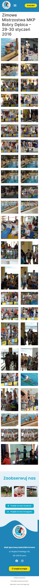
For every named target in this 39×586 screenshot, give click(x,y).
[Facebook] (16, 560)
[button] (15, 5)
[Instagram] (22, 560)
